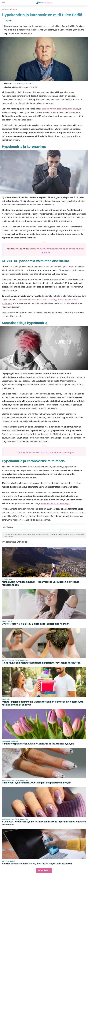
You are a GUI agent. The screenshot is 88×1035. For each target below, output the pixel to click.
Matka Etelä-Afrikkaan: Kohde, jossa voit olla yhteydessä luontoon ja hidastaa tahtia (40, 583)
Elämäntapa (7, 579)
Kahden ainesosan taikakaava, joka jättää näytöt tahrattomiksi (37, 863)
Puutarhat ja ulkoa (10, 741)
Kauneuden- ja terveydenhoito (15, 660)
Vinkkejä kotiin (8, 861)
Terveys (5, 9)
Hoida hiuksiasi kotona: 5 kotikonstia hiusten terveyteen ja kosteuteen (41, 662)
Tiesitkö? (6, 699)
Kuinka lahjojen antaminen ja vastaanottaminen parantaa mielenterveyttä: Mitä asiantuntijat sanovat (43, 703)
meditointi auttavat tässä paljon (55, 503)
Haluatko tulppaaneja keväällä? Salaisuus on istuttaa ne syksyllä (38, 743)
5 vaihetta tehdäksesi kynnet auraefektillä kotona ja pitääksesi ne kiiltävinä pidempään (44, 823)
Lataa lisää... (44, 870)
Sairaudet (13, 9)
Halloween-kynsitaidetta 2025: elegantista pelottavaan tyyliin (36, 782)
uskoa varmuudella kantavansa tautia (60, 109)
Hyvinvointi (7, 621)
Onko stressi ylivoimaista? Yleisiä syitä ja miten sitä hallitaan (35, 623)
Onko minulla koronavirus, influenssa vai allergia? (50, 452)
